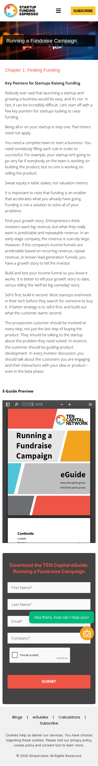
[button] (58, 10)
